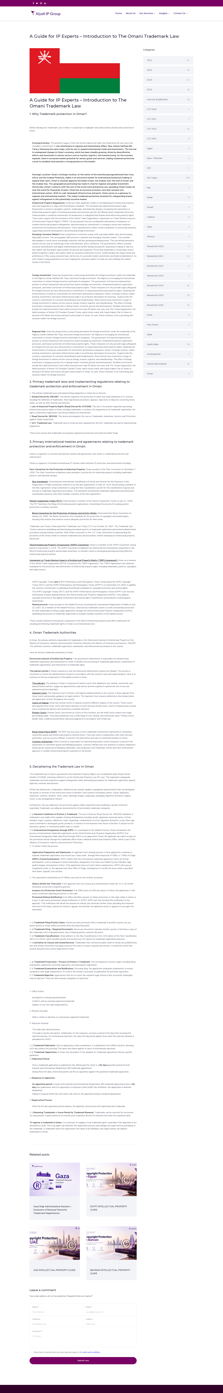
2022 (168, 70)
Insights (163, 13)
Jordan (168, 197)
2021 (168, 60)
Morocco (168, 236)
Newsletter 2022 (168, 266)
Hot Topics (168, 177)
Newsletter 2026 (168, 305)
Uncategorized (168, 354)
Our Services (146, 13)
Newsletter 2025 (168, 295)
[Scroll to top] (211, 1381)
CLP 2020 (168, 109)
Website (36, 1319)
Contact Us (179, 13)
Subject (89, 1319)
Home (118, 13)
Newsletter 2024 (168, 285)
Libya (168, 226)
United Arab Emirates (168, 363)
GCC (168, 168)
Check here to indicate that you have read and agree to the (67, 1352)
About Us (131, 13)
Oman (168, 314)
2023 (168, 79)
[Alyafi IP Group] (47, 13)
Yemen (168, 373)
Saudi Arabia (168, 344)
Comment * (37, 1331)
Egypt (168, 148)
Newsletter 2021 (168, 256)
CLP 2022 (168, 128)
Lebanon (168, 217)
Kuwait (168, 207)
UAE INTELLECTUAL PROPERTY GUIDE (54, 1270)
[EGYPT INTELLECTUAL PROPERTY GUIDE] (111, 1179)
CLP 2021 (168, 119)
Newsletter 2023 (168, 275)
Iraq (168, 187)
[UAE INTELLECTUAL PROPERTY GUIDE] (55, 1243)
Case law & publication (168, 99)
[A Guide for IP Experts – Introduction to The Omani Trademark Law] (83, 70)
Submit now (83, 1360)
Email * (89, 1307)
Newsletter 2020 (168, 246)
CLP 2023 (168, 138)
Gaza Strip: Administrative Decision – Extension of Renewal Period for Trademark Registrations (52, 1209)
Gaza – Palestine (168, 158)
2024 (168, 89)
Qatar (168, 334)
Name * (35, 1307)
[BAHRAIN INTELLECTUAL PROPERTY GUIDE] (111, 1243)
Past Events (168, 324)
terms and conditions (91, 1352)
